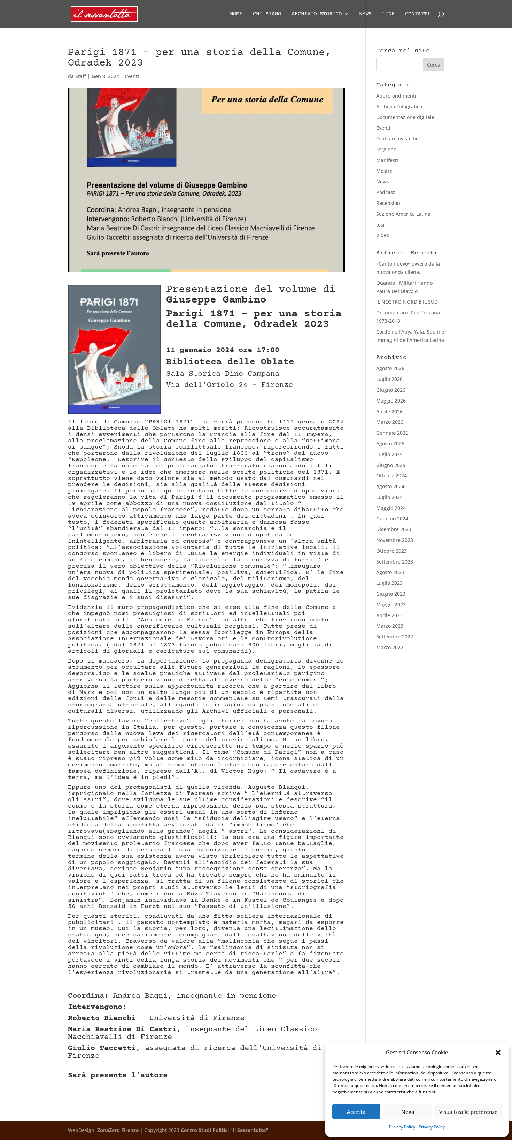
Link (388, 14)
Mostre (384, 171)
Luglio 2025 (389, 454)
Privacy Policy (402, 1127)
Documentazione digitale (405, 117)
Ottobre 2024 (391, 475)
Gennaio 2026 (392, 432)
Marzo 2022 (389, 647)
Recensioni (389, 203)
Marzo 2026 (389, 422)
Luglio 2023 (389, 583)
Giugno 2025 (390, 465)
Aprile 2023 (389, 615)
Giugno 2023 (390, 593)
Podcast (385, 192)
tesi (380, 224)
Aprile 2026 (389, 411)
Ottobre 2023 (391, 551)
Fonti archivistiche (397, 138)
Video (382, 235)
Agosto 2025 (390, 443)
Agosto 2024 (390, 486)
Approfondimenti (396, 95)
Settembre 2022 (394, 636)
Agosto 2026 (390, 368)
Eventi (132, 76)
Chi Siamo (267, 14)
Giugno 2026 (390, 390)
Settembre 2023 (394, 561)
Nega (407, 1111)
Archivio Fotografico (399, 106)
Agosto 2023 (390, 572)
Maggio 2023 (391, 604)
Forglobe (386, 149)
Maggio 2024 (391, 508)
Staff (80, 76)
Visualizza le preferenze (468, 1111)
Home (236, 14)
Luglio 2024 (389, 497)
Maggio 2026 (391, 400)
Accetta (356, 1111)
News (365, 14)
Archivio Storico (317, 14)
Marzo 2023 (389, 625)
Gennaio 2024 (392, 518)
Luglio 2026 (389, 379)
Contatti (417, 14)
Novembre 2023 (394, 540)
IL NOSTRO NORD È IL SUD (407, 301)
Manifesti (387, 160)
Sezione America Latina (403, 214)
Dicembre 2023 (393, 529)
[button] (498, 1052)
